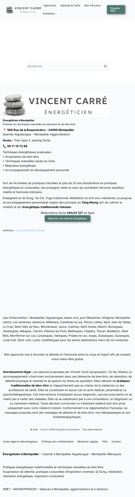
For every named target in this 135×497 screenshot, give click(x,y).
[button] (116, 9)
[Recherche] (105, 66)
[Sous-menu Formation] (56, 13)
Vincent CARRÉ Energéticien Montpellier (60, 429)
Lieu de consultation (30, 230)
